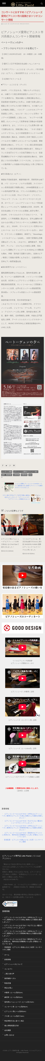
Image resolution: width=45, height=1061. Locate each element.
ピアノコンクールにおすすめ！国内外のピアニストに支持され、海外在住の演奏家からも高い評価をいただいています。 (22, 835)
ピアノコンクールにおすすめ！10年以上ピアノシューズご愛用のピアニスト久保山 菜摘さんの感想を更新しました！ (22, 816)
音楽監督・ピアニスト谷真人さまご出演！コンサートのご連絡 (23, 841)
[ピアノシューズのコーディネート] (22, 605)
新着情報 (24, 475)
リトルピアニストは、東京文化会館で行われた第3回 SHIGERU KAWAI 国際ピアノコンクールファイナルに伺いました (31, 544)
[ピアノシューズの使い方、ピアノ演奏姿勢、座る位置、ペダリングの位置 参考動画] (22, 576)
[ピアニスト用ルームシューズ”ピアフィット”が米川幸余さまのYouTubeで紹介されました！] (11, 524)
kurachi (5, 24)
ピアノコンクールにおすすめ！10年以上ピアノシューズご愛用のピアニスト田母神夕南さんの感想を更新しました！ (22, 828)
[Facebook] (2, 465)
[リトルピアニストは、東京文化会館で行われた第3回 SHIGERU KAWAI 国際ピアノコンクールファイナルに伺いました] (33, 524)
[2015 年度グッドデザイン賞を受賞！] (22, 627)
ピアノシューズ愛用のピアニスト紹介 (26, 472)
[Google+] (10, 465)
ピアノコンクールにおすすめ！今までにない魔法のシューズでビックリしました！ (23, 822)
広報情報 (16, 475)
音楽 (30, 475)
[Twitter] (6, 465)
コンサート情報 (7, 472)
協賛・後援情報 (7, 475)
